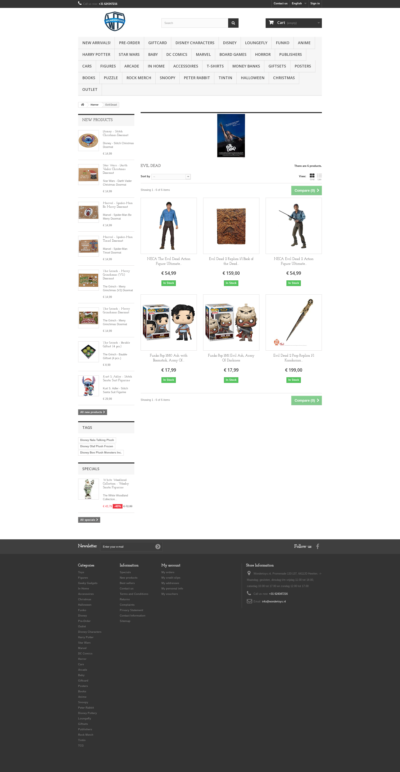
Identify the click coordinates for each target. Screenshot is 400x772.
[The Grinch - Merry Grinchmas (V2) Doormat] (88, 280)
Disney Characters (194, 42)
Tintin (225, 77)
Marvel (203, 54)
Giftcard (157, 42)
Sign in (315, 3)
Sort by (145, 176)
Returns (125, 599)
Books (88, 77)
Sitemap (125, 621)
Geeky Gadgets (88, 583)
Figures (108, 66)
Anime (304, 42)
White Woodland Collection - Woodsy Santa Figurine (116, 483)
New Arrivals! (96, 42)
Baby (153, 54)
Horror (263, 54)
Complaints (127, 604)
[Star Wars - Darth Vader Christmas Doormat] (88, 174)
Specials (90, 468)
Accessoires (185, 66)
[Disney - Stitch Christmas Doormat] (88, 140)
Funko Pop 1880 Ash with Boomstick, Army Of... (169, 358)
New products (97, 120)
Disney (229, 42)
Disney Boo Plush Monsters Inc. (101, 452)
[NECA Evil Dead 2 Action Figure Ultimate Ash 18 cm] (294, 226)
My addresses (170, 583)
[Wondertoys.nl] (116, 21)
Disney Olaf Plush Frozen (96, 446)
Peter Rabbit (197, 77)
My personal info (172, 588)
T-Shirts (215, 66)
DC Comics (176, 54)
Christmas (284, 77)
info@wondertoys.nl (274, 601)
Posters (303, 66)
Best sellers (127, 583)
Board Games (232, 54)
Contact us (281, 3)
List (319, 179)
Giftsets (277, 66)
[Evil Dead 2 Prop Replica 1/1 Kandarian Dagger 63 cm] (294, 322)
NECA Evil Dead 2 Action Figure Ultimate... (294, 261)
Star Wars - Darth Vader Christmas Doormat (115, 169)
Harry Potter (96, 54)
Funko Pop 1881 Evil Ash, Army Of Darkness (231, 358)
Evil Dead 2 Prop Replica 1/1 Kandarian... (293, 358)
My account (170, 565)
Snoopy (167, 77)
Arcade (131, 66)
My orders (167, 572)
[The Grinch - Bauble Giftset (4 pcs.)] (88, 351)
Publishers (290, 54)
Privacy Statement (131, 610)
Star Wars (129, 54)
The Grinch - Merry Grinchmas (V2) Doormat (116, 275)
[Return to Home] (82, 104)
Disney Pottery (87, 713)
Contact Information (132, 615)
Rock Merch (138, 77)
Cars (87, 66)
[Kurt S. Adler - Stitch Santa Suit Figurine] (88, 385)
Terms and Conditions (134, 594)
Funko (282, 42)
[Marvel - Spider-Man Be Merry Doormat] (88, 212)
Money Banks (246, 66)
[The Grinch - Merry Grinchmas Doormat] (88, 317)
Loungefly (256, 42)
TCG (81, 745)
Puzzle (111, 77)
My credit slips (170, 577)
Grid (312, 179)
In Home (156, 66)
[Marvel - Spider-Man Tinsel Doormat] (88, 246)
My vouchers (169, 594)
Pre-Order (129, 42)
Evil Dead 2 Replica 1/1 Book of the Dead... (231, 261)
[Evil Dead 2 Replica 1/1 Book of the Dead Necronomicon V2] (231, 226)
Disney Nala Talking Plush (97, 440)
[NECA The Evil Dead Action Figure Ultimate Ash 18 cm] (169, 226)
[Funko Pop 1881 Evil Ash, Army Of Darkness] (231, 322)
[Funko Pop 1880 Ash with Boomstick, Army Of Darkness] (169, 322)
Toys (81, 572)
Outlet (90, 89)
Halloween (253, 77)
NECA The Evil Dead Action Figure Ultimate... (168, 261)
